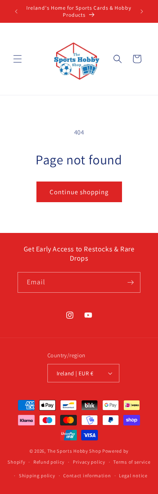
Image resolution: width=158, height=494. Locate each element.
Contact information (87, 475)
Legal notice (133, 475)
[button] (17, 59)
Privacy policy (89, 462)
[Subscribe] (130, 282)
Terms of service (131, 462)
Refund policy (49, 462)
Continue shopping (79, 192)
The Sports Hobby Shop (74, 451)
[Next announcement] (141, 11)
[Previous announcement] (16, 11)
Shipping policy (37, 475)
